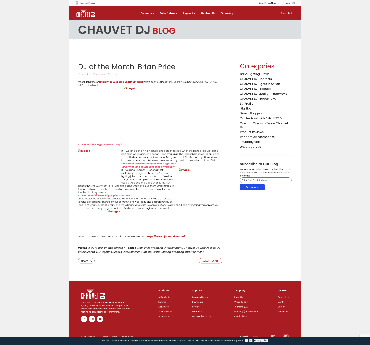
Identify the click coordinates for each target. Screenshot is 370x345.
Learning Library (200, 297)
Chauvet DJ (191, 248)
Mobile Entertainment (127, 252)
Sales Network (168, 13)
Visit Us (281, 302)
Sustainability (240, 316)
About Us (238, 297)
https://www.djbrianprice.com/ (165, 236)
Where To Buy (241, 302)
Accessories (164, 316)
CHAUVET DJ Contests (256, 79)
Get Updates (252, 187)
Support (188, 13)
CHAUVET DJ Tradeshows (258, 99)
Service (196, 306)
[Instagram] (92, 319)
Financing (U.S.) (241, 306)
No (251, 340)
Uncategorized (113, 248)
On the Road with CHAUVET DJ (261, 118)
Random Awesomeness (257, 137)
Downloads (197, 302)
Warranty (197, 311)
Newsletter (283, 311)
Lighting (107, 252)
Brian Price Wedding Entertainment (159, 248)
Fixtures (162, 302)
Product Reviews (252, 132)
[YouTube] (100, 319)
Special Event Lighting (157, 252)
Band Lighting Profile (255, 74)
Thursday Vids (250, 142)
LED (98, 252)
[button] (85, 2)
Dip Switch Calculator (203, 316)
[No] (366, 340)
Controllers (163, 306)
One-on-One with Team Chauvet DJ (264, 125)
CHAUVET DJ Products (255, 89)
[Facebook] (84, 319)
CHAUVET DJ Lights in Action (260, 84)
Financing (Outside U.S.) (246, 311)
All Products (164, 297)
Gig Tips (245, 108)
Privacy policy (261, 340)
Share (84, 261)
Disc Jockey (207, 248)
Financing (227, 13)
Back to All (210, 261)
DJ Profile (97, 248)
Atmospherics (165, 311)
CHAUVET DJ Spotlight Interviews (263, 94)
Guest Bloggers (251, 113)
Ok (246, 340)
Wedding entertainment (188, 252)
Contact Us (208, 13)
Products (146, 13)
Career (281, 306)
